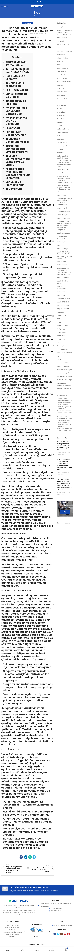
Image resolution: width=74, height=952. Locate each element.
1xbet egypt (61, 85)
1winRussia (60, 61)
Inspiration (60, 153)
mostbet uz (61, 295)
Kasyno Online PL (63, 170)
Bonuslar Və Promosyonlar (15, 183)
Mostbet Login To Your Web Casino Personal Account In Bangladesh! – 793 (64, 271)
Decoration (61, 139)
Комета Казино (62, 395)
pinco (59, 343)
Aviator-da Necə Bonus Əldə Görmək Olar (16, 111)
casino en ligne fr (63, 129)
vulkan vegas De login (64, 380)
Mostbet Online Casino (62, 282)
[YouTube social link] (65, 934)
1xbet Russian (61, 105)
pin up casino (61, 332)
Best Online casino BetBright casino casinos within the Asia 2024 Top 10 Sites (63, 446)
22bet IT (60, 109)
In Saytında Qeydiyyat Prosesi (17, 140)
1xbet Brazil (61, 75)
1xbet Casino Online (64, 82)
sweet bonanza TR (63, 366)
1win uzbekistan (62, 58)
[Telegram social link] (40, 2)
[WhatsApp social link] (38, 2)
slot (58, 356)
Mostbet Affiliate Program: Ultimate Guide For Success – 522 (64, 189)
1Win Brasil (60, 41)
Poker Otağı (13, 128)
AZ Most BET (61, 115)
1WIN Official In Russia (64, 51)
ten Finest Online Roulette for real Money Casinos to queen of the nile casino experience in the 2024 (64, 484)
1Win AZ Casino (39, 16)
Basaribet (60, 122)
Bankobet (60, 119)
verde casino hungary (64, 370)
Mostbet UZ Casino (63, 299)
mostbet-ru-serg (63, 305)
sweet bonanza (62, 363)
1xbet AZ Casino (62, 68)
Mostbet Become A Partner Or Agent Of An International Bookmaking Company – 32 (64, 226)
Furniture (60, 149)
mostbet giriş (61, 242)
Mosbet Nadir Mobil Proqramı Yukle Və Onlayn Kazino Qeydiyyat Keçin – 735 (64, 179)
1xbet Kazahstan (62, 92)
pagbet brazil (61, 316)
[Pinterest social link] (68, 934)
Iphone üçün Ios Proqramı (16, 102)
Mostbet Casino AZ (63, 233)
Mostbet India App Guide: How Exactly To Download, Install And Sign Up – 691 (64, 255)
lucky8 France (62, 173)
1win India (60, 48)
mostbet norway (63, 278)
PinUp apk (60, 346)
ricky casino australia (64, 353)
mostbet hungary (63, 249)
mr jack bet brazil (63, 309)
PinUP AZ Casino (62, 349)
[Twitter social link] (58, 934)
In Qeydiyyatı (14, 189)
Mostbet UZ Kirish (63, 302)
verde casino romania (64, 376)
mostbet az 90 (62, 208)
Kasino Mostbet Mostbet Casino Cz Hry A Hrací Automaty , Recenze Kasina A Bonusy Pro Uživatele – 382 (64, 161)
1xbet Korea (61, 95)
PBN (58, 319)
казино (59, 392)
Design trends (62, 143)
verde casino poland (64, 373)
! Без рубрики (61, 27)
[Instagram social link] (61, 934)
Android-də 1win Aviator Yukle (16, 63)
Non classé (61, 312)
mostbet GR (61, 245)
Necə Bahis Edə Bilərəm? (15, 77)
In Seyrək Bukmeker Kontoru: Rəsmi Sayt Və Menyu (18, 160)
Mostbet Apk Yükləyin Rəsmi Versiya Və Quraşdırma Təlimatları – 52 (64, 202)
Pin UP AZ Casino (62, 326)
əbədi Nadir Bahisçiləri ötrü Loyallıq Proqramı (17, 149)
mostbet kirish (62, 265)
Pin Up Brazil (61, 329)
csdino (59, 136)
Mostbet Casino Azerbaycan (62, 237)
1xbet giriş (60, 88)
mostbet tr (61, 292)
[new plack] (36, 929)
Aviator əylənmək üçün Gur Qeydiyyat (17, 121)
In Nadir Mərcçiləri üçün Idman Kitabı (18, 70)
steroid (59, 360)
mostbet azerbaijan (64, 218)
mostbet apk (61, 195)
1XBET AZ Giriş (61, 72)
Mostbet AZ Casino (63, 211)
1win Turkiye (61, 55)
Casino (59, 126)
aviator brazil (61, 112)
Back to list (27, 868)
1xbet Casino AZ (62, 78)
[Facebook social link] (34, 2)
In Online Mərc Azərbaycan (15, 84)
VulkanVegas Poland (64, 389)
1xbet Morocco (62, 99)
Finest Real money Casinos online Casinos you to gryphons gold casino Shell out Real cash (64, 464)
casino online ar (62, 132)
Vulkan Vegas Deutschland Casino (64, 384)
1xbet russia (61, 102)
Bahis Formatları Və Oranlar (16, 95)
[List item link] (12, 925)
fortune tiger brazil (63, 146)
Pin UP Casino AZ (62, 336)
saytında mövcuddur (15, 514)
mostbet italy (61, 262)
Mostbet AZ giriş (62, 215)
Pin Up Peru (61, 339)
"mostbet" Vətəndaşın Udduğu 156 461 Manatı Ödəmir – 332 (64, 32)
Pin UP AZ (60, 322)
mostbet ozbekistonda (61, 287)
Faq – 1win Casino (17, 90)
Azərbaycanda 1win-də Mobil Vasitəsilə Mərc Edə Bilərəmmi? (18, 173)
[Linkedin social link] (36, 2)
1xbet (59, 65)
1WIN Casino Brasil (63, 44)
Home (31, 16)
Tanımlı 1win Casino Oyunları (16, 133)
